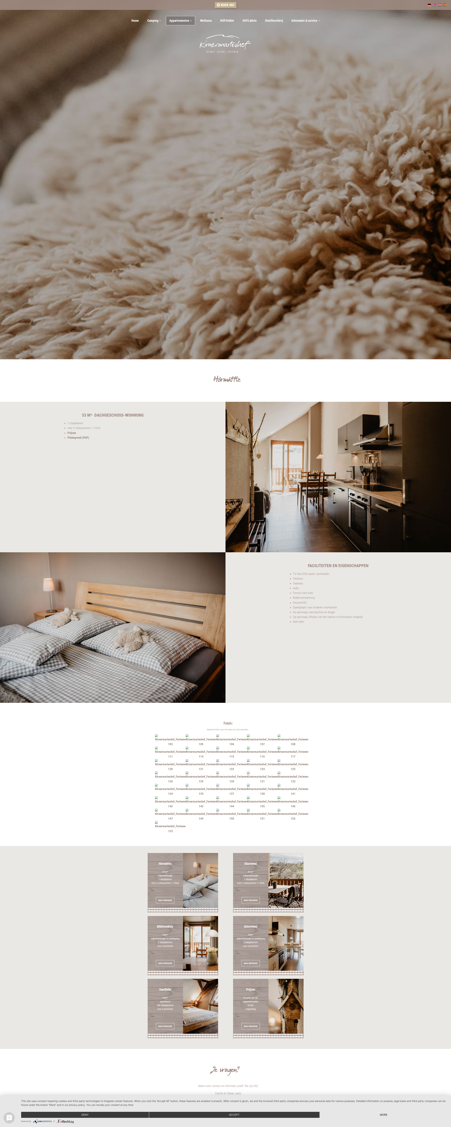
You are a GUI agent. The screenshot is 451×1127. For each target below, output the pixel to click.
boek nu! (227, 5)
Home (135, 20)
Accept (234, 1114)
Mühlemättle (165, 944)
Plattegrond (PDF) (78, 437)
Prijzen (71, 433)
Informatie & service (304, 20)
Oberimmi (250, 882)
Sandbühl (165, 1007)
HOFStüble (227, 20)
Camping (153, 20)
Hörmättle (165, 882)
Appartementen (179, 20)
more (383, 1114)
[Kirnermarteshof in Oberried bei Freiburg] (225, 43)
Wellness (206, 20)
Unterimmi (251, 944)
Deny (85, 1114)
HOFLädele (250, 20)
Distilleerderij (274, 20)
